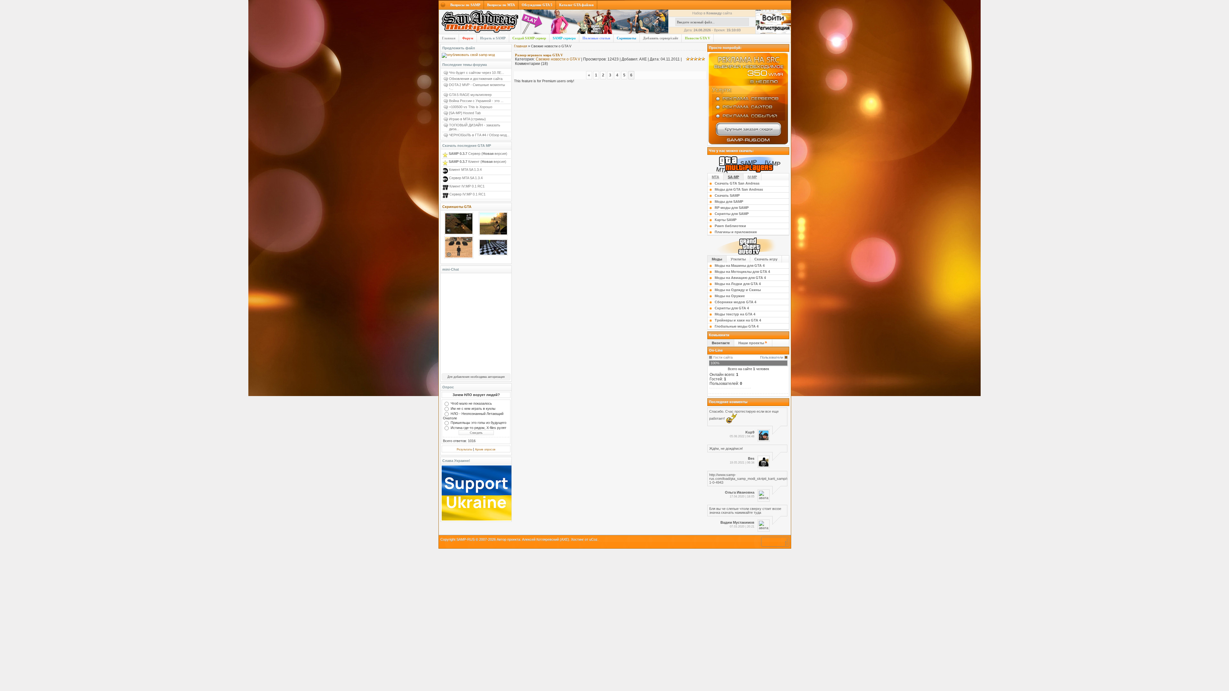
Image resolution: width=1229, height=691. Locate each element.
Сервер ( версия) (478, 153)
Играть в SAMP (493, 38)
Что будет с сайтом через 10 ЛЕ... (476, 73)
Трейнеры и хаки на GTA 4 (738, 320)
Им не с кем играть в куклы (473, 408)
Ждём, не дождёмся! (726, 448)
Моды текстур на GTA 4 (735, 314)
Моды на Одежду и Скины (738, 290)
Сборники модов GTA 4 (735, 302)
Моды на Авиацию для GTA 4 (740, 278)
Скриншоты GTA (456, 207)
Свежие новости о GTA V (558, 59)
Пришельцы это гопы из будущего (478, 423)
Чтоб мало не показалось (471, 403)
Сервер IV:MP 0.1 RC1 (467, 194)
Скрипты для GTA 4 (732, 308)
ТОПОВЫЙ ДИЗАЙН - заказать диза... (474, 127)
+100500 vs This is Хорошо (470, 107)
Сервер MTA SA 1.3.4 (465, 178)
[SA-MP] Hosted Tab (465, 113)
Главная (520, 46)
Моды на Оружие (730, 296)
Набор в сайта (712, 13)
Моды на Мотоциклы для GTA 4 (742, 272)
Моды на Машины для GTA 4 (740, 265)
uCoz (593, 539)
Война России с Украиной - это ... (476, 101)
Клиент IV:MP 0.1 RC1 (466, 186)
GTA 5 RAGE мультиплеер (470, 95)
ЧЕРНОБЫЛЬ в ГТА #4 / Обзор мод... (479, 135)
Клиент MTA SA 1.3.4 (465, 169)
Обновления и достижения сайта (475, 79)
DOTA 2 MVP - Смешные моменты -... (477, 87)
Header (480, 22)
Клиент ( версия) (477, 161)
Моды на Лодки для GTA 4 (738, 284)
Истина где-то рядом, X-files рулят (478, 428)
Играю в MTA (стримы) (467, 119)
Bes (751, 458)
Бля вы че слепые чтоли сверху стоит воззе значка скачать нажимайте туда (745, 510)
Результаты (464, 449)
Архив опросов (485, 449)
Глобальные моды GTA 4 (737, 326)
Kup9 (749, 432)
